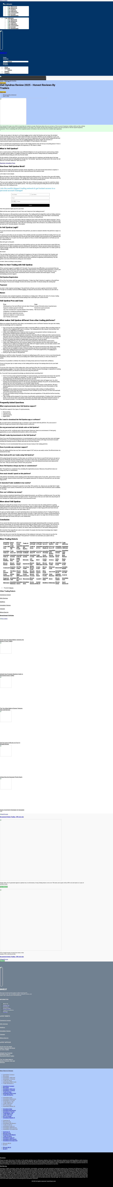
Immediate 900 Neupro (9, 1123)
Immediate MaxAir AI (9, 1106)
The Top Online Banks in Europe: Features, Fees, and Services (7, 1061)
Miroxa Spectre (4, 612)
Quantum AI (6, 1120)
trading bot (52, 349)
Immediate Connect (8, 1074)
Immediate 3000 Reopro (10, 1127)
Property (5, 64)
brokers (24, 289)
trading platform (28, 139)
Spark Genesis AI (65, 582)
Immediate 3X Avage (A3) (10, 1129)
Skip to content (3, 0)
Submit (30, 205)
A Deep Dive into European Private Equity (11, 777)
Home (4, 57)
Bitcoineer (6, 1076)
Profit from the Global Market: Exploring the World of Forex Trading (12, 640)
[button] (44, 1070)
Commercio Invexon (5, 595)
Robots (10, 61)
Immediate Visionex (5, 605)
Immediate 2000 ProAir (9, 1082)
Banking (5, 63)
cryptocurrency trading (6, 369)
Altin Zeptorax (4, 598)
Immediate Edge (7, 1097)
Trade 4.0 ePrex (7, 1125)
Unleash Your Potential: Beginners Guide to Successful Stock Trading (11, 674)
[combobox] (14, 201)
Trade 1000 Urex (8, 1103)
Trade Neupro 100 (8, 1102)
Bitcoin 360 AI (7, 1143)
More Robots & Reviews (6, 1070)
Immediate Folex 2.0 (9, 1126)
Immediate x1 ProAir (9, 1100)
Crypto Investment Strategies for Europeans (12, 810)
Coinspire (2, 609)
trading (26, 135)
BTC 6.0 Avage (7, 1105)
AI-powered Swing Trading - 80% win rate (12, 817)
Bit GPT (5, 1144)
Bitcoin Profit (7, 1122)
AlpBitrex (2, 602)
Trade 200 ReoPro (8, 1083)
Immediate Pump (10, 163)
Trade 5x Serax (7, 1080)
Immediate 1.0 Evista (9, 1079)
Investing (5, 59)
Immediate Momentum (9, 1099)
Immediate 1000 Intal (9, 1077)
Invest (3, 53)
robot (3, 153)
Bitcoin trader (4, 249)
